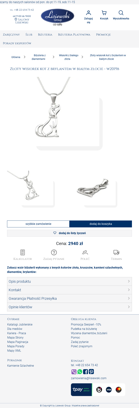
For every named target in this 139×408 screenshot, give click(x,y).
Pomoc (75, 337)
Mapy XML (14, 350)
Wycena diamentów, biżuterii (89, 333)
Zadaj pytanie (80, 342)
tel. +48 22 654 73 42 (84, 365)
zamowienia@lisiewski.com (88, 378)
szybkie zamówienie (38, 224)
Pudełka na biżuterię (84, 329)
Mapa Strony (15, 337)
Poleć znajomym (81, 346)
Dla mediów (14, 329)
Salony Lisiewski (22, 21)
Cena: (69, 243)
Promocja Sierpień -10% (86, 324)
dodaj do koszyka (101, 224)
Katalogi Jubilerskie (19, 324)
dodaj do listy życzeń (72, 233)
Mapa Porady (15, 346)
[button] (54, 255)
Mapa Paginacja (17, 342)
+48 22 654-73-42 (22, 10)
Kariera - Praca (16, 333)
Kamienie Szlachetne (20, 365)
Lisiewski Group (63, 405)
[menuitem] (11, 34)
